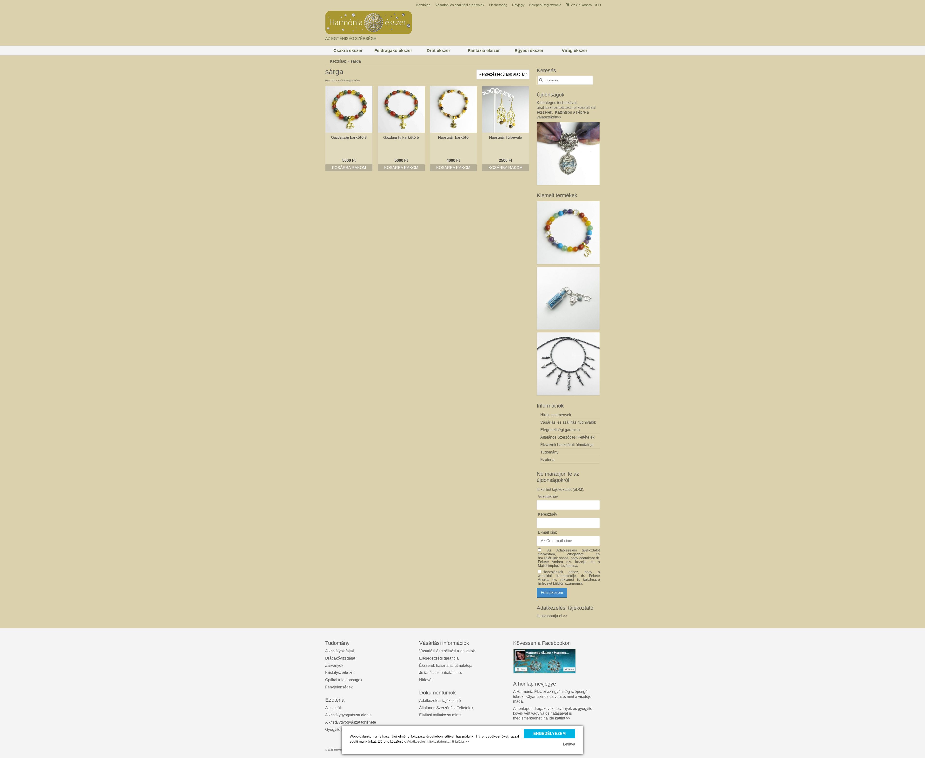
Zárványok (334, 665)
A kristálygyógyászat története (350, 722)
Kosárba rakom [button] (349, 168)
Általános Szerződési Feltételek (446, 708)
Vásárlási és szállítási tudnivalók (447, 651)
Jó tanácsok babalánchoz (441, 673)
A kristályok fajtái (339, 651)
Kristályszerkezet (339, 673)
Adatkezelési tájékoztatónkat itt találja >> (438, 741)
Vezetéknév (548, 496)
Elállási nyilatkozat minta (440, 715)
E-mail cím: (547, 532)
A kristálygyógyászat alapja (348, 715)
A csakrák (333, 708)
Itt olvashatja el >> (552, 616)
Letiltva (569, 744)
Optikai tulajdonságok (343, 680)
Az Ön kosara (585, 5)
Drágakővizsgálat (340, 658)
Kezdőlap (338, 61)
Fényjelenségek (339, 687)
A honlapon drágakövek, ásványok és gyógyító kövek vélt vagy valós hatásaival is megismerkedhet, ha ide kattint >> (552, 713)
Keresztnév (547, 514)
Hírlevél (425, 680)
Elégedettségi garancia (439, 658)
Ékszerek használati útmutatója (445, 665)
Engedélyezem (549, 734)
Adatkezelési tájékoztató (440, 701)
